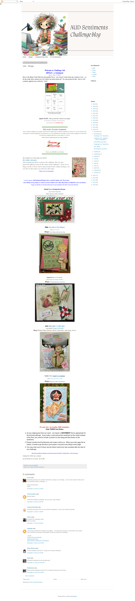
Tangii (94, 72)
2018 (94, 122)
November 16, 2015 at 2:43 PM (35, 572)
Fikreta (29, 517)
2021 (94, 115)
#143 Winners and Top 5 (100, 149)
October (96, 151)
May (95, 163)
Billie (93, 68)
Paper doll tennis (55, 229)
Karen (29, 477)
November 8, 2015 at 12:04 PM (35, 543)
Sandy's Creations (59, 376)
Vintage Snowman (58, 328)
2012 (94, 180)
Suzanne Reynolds (32, 507)
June (95, 161)
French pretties (31, 494)
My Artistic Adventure (39, 467)
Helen (94, 70)
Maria (93, 76)
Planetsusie (30, 568)
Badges (31, 57)
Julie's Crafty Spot (58, 326)
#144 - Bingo (30, 467)
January (96, 172)
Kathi (28, 558)
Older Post (83, 579)
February (96, 170)
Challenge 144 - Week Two (101, 144)
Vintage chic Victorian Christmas (56, 279)
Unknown (29, 528)
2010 (94, 184)
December (97, 131)
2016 (94, 127)
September (97, 154)
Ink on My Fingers (58, 227)
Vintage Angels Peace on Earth (56, 378)
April (95, 165)
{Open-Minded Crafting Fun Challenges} (38, 540)
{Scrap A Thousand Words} (34, 537)
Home (24, 57)
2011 (94, 182)
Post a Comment (29, 576)
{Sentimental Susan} (32, 539)
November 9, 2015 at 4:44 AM (35, 553)
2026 (94, 104)
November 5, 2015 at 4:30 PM (35, 502)
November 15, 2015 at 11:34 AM (35, 562)
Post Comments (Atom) (36, 582)
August (96, 156)
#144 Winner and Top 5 (100, 142)
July (95, 158)
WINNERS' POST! (59, 122)
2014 (94, 175)
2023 (94, 111)
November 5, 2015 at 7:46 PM (35, 511)
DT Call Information (55, 57)
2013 (94, 178)
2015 (94, 129)
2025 (94, 106)
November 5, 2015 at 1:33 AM (35, 488)
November (97, 134)
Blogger (75, 596)
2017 (94, 125)
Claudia (94, 74)
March (96, 168)
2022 (94, 113)
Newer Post (26, 579)
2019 (94, 120)
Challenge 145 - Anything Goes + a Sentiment (101, 138)
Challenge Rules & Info (41, 57)
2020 (94, 118)
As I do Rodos (58, 277)
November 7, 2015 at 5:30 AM (35, 523)
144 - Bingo (97, 146)
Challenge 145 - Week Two (101, 136)
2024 (94, 108)
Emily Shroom (31, 548)
